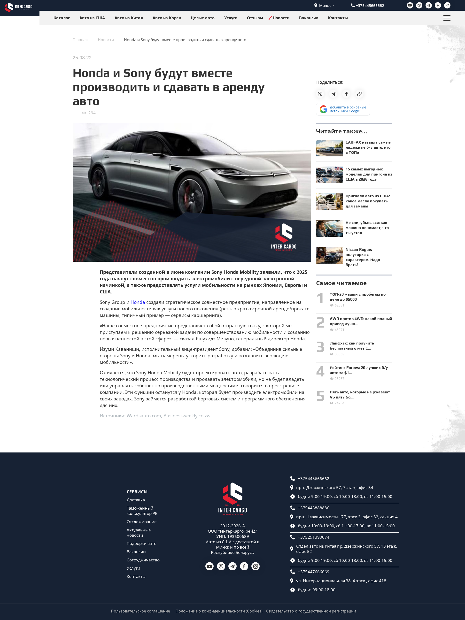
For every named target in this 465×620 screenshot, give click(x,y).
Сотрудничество (143, 560)
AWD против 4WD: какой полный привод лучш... (361, 321)
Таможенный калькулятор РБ (142, 510)
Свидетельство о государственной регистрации (311, 611)
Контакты (338, 17)
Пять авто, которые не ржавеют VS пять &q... (360, 394)
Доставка (136, 500)
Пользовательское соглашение (140, 611)
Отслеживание (142, 521)
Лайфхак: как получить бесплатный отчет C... (352, 346)
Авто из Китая (129, 17)
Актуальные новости (139, 532)
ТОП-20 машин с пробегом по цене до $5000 (358, 297)
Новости (281, 17)
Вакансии (308, 17)
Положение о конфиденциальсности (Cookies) (219, 611)
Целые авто (203, 17)
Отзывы (255, 17)
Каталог (62, 17)
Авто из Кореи (167, 17)
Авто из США (92, 17)
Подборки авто (141, 543)
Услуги (230, 17)
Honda (138, 302)
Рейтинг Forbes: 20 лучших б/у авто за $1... (359, 370)
